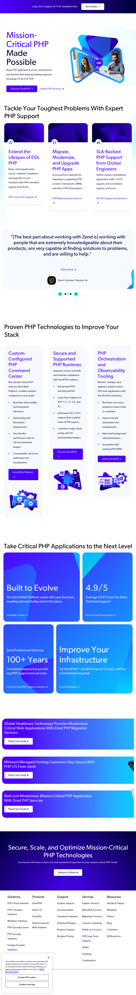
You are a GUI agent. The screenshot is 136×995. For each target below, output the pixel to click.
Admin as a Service (92, 929)
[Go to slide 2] (68, 294)
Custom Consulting (92, 923)
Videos (110, 916)
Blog (109, 923)
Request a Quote (67, 872)
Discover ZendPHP (21, 88)
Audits (85, 947)
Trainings (87, 953)
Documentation (65, 909)
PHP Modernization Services (67, 198)
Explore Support (65, 903)
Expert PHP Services (51, 88)
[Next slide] (76, 294)
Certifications (89, 960)
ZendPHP (37, 903)
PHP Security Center (18, 927)
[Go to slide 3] (70, 294)
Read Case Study (17, 741)
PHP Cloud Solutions (18, 903)
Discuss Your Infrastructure (100, 615)
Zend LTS (37, 909)
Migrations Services (92, 916)
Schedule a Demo (16, 615)
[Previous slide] (60, 294)
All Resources (114, 936)
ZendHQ (36, 916)
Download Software (67, 916)
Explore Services (90, 903)
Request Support (66, 929)
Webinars (112, 909)
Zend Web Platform (23, 472)
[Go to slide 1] (65, 294)
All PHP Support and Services (111, 198)
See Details (92, 6)
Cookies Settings (27, 985)
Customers (112, 929)
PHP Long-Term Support (21, 197)
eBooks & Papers (115, 903)
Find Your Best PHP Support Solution (26, 686)
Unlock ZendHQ (110, 458)
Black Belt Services (92, 909)
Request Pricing (65, 936)
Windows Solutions (17, 920)
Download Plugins (66, 923)
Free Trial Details (68, 686)
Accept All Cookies (27, 977)
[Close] (49, 957)
